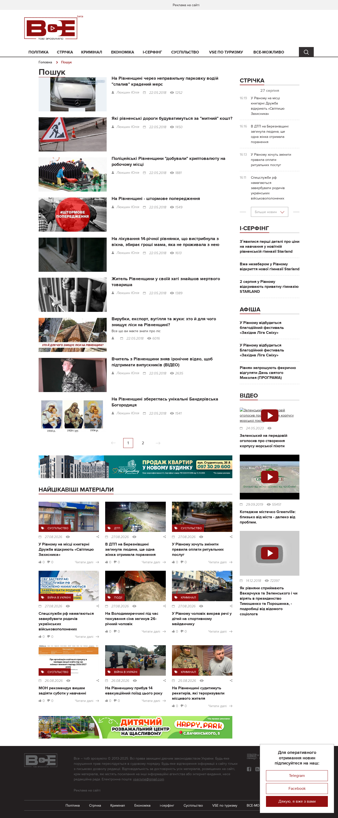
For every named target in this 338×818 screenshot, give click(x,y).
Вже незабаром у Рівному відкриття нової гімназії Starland (269, 267)
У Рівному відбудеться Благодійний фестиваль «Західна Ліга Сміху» (262, 350)
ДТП (117, 528)
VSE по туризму (226, 52)
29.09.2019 (254, 505)
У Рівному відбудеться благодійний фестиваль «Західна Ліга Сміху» (262, 327)
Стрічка (65, 52)
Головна (45, 62)
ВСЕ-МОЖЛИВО (268, 52)
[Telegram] (257, 769)
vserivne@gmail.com (148, 779)
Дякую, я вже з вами (297, 801)
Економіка (122, 52)
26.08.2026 (54, 681)
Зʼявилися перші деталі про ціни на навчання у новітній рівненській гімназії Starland (269, 246)
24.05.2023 (255, 428)
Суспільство (185, 52)
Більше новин (266, 212)
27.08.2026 (53, 537)
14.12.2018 (253, 581)
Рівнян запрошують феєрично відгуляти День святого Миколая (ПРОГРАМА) (268, 372)
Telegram (297, 775)
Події (118, 597)
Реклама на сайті (186, 5)
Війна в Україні (59, 597)
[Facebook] (249, 769)
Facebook (297, 788)
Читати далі (84, 562)
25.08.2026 (187, 681)
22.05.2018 (157, 93)
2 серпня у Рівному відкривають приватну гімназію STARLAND (269, 286)
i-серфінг (152, 52)
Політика (38, 52)
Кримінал (91, 52)
